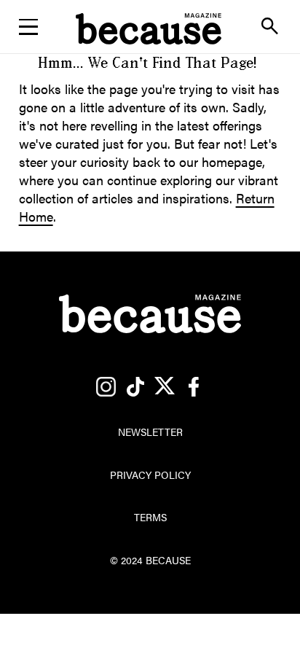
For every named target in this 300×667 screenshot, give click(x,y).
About (150, 107)
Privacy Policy (150, 474)
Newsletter (150, 69)
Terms (150, 517)
